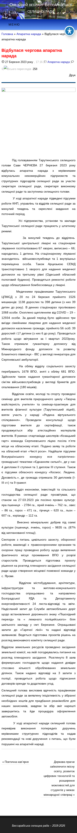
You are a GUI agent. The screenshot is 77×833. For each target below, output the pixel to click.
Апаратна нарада (28, 34)
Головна (7, 34)
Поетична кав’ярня (15, 761)
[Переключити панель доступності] (69, 31)
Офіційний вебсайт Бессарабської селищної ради (40, 7)
